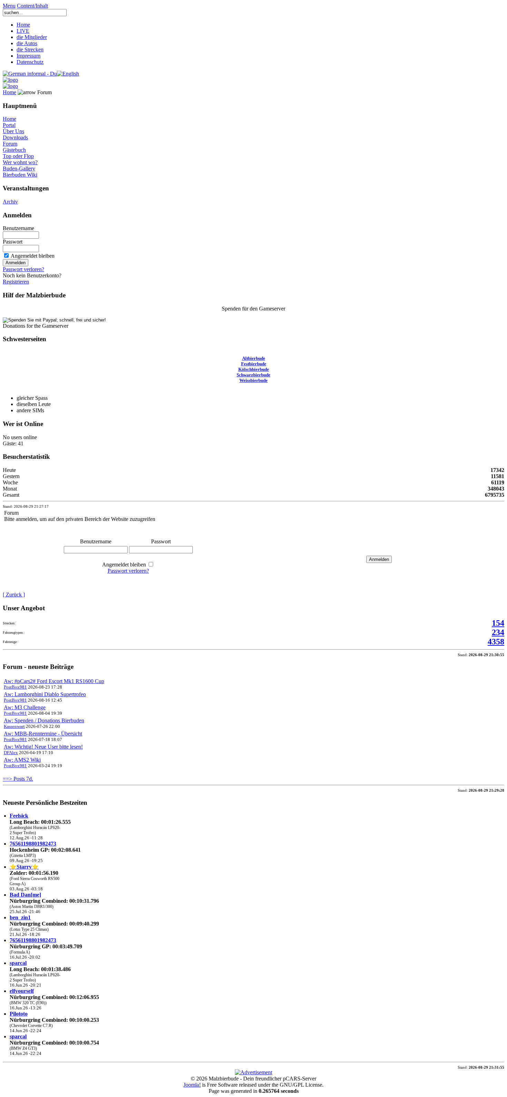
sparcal (18, 963)
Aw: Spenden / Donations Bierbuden (44, 720)
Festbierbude (253, 363)
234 (498, 632)
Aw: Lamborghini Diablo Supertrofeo (45, 694)
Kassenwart (14, 726)
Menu (9, 6)
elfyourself (22, 991)
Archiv (10, 202)
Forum (10, 144)
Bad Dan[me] (25, 895)
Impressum (28, 56)
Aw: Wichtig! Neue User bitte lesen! (43, 747)
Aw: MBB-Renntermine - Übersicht (43, 734)
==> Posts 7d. (18, 779)
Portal (9, 125)
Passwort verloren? (23, 269)
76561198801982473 (33, 844)
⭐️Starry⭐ (24, 867)
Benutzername (18, 228)
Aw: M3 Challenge (25, 707)
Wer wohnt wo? (20, 162)
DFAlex (11, 752)
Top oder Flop (18, 156)
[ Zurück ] (14, 594)
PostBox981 (15, 687)
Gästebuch (14, 150)
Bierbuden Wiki (20, 175)
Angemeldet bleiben (32, 256)
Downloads (15, 137)
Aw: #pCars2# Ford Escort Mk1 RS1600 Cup (54, 681)
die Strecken (30, 49)
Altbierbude (253, 358)
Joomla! (192, 1085)
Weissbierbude (253, 380)
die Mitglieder (32, 37)
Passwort (12, 242)
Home (23, 25)
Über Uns (13, 131)
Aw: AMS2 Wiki (22, 760)
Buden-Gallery (19, 168)
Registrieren (16, 282)
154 (498, 623)
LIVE (23, 31)
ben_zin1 (20, 917)
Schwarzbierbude (253, 374)
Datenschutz (30, 62)
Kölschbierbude (253, 369)
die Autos (27, 43)
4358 (496, 641)
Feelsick (19, 816)
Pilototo (19, 1014)
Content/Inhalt (32, 6)
